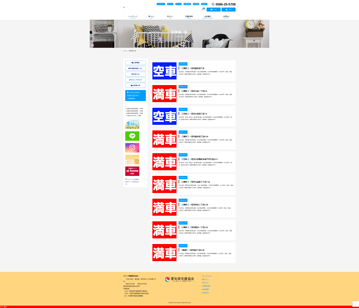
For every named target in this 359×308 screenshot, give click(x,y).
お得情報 (136, 62)
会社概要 (196, 4)
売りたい (178, 4)
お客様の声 (136, 85)
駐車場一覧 (132, 51)
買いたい (170, 4)
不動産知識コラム (136, 68)
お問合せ (204, 4)
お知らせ (136, 74)
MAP (230, 9)
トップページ (161, 4)
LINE (215, 9)
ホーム (125, 51)
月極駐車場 (187, 4)
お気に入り (203, 9)
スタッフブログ (136, 80)
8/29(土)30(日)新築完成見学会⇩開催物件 (133, 96)
